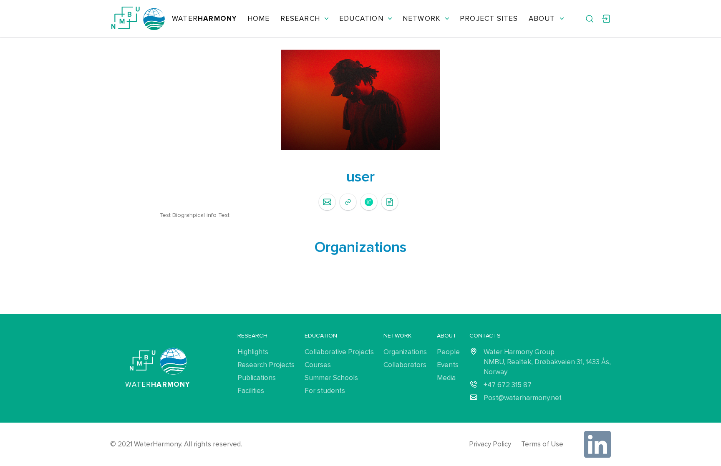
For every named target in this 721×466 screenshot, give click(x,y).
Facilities (250, 390)
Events (448, 364)
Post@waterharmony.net (523, 397)
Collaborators (404, 364)
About (542, 18)
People (448, 352)
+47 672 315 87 (508, 384)
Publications (256, 377)
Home (258, 18)
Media (446, 377)
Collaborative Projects (339, 352)
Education (361, 18)
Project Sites (489, 18)
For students (325, 390)
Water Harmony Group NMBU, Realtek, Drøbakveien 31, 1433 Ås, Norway (547, 362)
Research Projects (266, 364)
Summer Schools (331, 377)
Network (422, 18)
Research (300, 18)
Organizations (405, 352)
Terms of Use (542, 444)
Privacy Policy (490, 444)
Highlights (252, 352)
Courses (318, 364)
